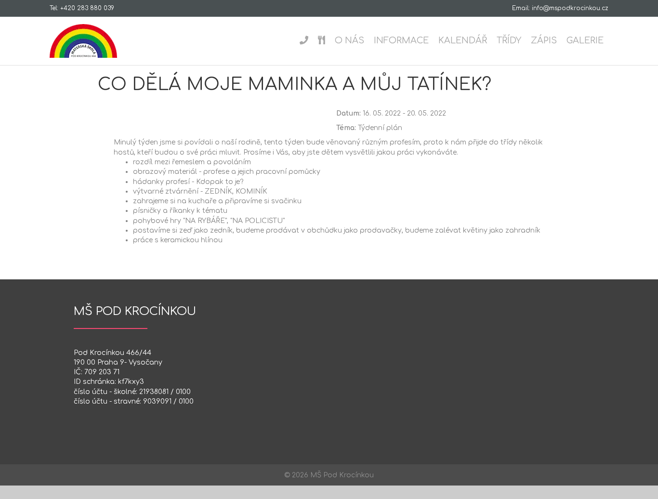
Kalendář (462, 40)
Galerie (585, 40)
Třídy (509, 40)
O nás (349, 40)
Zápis (544, 40)
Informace (401, 40)
